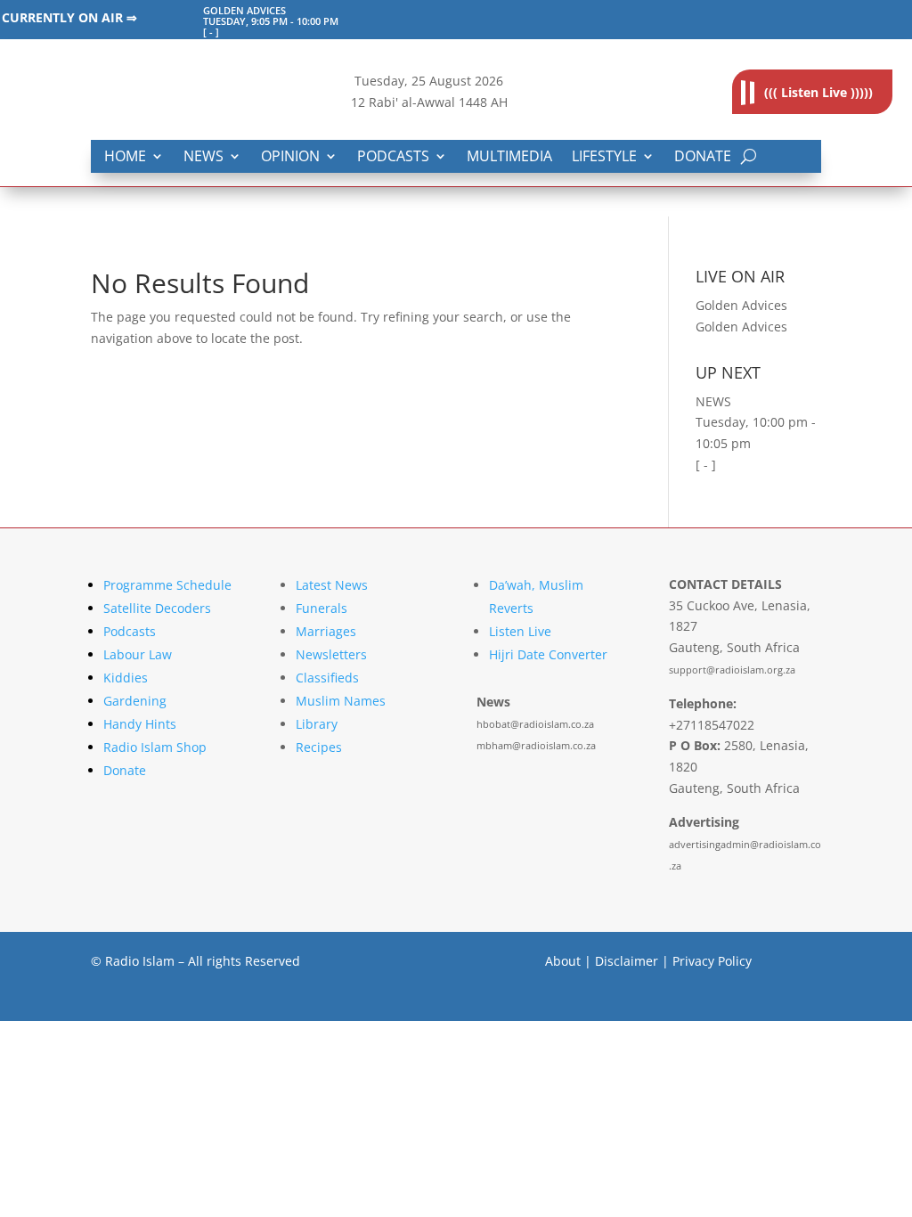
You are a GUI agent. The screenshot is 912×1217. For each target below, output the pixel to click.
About (563, 960)
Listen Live (520, 631)
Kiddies (125, 677)
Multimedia (509, 157)
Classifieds (327, 677)
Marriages (326, 631)
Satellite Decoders (157, 608)
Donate (702, 157)
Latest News (332, 584)
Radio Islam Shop (155, 747)
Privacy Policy (712, 960)
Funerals (321, 608)
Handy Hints (139, 723)
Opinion (290, 157)
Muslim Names (341, 700)
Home (125, 157)
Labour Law (137, 654)
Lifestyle (604, 157)
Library (317, 723)
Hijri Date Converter (548, 654)
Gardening (135, 700)
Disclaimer (626, 960)
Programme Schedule (167, 584)
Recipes (319, 747)
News (203, 157)
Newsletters (331, 654)
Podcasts (393, 157)
